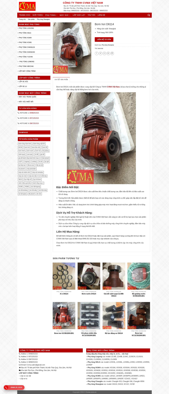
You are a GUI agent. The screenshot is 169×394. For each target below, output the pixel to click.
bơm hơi (27, 147)
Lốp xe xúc (23, 81)
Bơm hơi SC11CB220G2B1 (139, 334)
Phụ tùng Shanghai (43, 19)
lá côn (41, 161)
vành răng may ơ (38, 183)
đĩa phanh (32, 194)
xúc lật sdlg (33, 190)
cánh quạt (22, 154)
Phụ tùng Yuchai (26, 57)
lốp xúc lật (39, 165)
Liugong (26, 161)
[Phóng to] (55, 71)
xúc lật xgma (22, 194)
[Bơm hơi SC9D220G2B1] (64, 315)
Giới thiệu (38, 15)
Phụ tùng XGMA (25, 38)
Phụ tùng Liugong (26, 28)
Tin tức (91, 15)
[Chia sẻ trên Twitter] (100, 53)
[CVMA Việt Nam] (39, 6)
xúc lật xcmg (43, 190)
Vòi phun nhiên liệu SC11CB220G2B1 (89, 334)
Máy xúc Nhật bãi (26, 102)
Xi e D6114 (64, 294)
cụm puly (30, 154)
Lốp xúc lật (79, 15)
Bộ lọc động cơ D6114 (114, 333)
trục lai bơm (37, 179)
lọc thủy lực (22, 165)
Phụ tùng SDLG (25, 33)
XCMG (21, 186)
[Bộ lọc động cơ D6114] (114, 315)
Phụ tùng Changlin (27, 47)
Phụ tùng (50, 15)
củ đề (36, 154)
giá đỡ (42, 154)
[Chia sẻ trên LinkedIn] (112, 53)
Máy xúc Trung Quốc (27, 97)
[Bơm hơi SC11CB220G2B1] (138, 315)
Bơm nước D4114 (89, 294)
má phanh (22, 169)
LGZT (20, 161)
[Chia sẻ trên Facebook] (96, 53)
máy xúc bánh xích (24, 172)
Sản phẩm (31, 19)
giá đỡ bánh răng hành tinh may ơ (29, 158)
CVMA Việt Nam (113, 87)
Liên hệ (101, 15)
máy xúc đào (33, 176)
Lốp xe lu (23, 86)
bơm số (38, 151)
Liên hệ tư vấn (104, 39)
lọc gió (47, 161)
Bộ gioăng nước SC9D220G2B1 (138, 295)
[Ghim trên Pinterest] (108, 53)
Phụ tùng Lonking (26, 61)
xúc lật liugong (35, 186)
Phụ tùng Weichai (26, 66)
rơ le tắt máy (43, 176)
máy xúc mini (23, 176)
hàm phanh (45, 158)
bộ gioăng (45, 151)
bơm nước (30, 151)
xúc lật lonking (23, 190)
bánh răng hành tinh (25, 144)
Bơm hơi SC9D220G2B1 (64, 333)
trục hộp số (27, 179)
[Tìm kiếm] (149, 15)
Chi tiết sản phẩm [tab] (61, 79)
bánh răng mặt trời (39, 144)
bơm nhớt (22, 151)
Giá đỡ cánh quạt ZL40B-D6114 (114, 295)
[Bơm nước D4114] (89, 276)
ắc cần (39, 194)
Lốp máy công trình (27, 71)
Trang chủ (24, 15)
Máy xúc (64, 15)
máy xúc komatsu (37, 172)
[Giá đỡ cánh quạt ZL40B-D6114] (114, 276)
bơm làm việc (36, 147)
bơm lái (45, 147)
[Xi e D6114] (64, 276)
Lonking (34, 161)
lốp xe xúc (31, 165)
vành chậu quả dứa (25, 183)
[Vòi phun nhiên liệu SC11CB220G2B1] (89, 315)
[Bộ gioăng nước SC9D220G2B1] (138, 276)
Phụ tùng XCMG (25, 42)
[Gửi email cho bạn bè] (104, 53)
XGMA (27, 186)
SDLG (20, 179)
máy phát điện (31, 169)
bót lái (20, 147)
